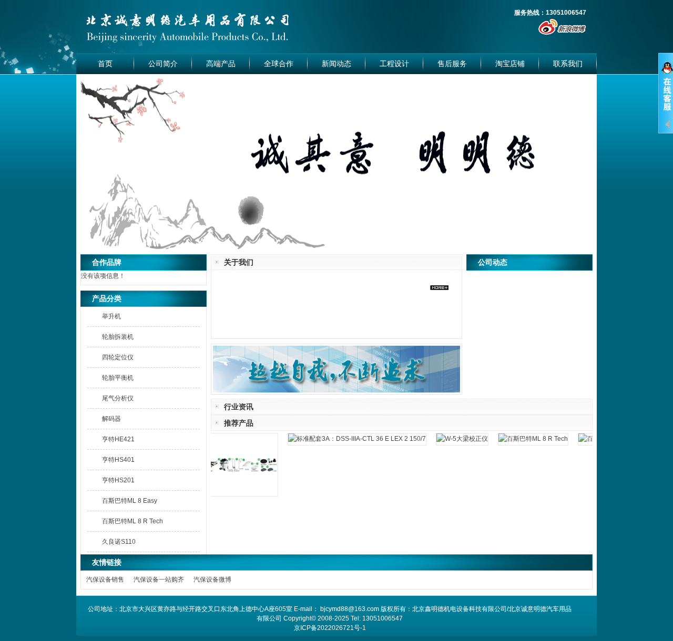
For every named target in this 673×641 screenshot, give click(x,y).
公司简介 (163, 63)
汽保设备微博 (212, 579)
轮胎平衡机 (118, 377)
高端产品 (221, 63)
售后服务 (452, 63)
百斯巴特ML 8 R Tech (132, 521)
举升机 (111, 316)
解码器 (111, 418)
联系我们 (568, 63)
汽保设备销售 (105, 579)
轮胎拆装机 (118, 336)
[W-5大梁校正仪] (455, 438)
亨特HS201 (118, 480)
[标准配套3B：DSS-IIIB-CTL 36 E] (229, 496)
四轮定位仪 (118, 357)
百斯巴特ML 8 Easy (129, 500)
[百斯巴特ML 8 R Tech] (526, 438)
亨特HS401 (118, 459)
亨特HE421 (118, 439)
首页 (105, 63)
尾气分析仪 (118, 398)
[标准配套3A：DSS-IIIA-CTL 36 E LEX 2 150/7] (350, 438)
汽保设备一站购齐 (159, 579)
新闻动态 (336, 63)
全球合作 (278, 63)
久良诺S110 (119, 541)
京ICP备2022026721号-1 (330, 628)
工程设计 (394, 63)
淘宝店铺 (510, 63)
